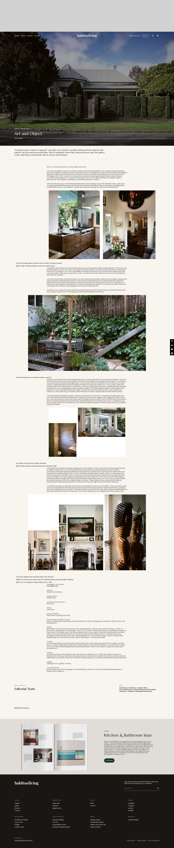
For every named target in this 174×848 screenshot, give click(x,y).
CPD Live (55, 822)
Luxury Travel (18, 822)
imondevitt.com (52, 586)
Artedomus (132, 688)
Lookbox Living (19, 827)
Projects (16, 36)
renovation (123, 691)
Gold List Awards (95, 827)
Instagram (131, 803)
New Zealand (151, 689)
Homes (16, 128)
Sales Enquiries (142, 840)
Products (30, 36)
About (92, 803)
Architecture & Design (21, 820)
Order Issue (109, 760)
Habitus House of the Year (98, 824)
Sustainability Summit (59, 824)
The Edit (36, 36)
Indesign (17, 824)
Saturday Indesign (58, 820)
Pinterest (130, 810)
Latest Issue (56, 803)
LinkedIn (130, 808)
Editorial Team (24, 128)
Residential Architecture (143, 691)
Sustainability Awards (97, 822)
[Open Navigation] (158, 35)
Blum (146, 688)
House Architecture (139, 689)
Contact (92, 806)
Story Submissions (154, 840)
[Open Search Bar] (152, 35)
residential (131, 691)
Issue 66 (145, 35)
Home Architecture (125, 689)
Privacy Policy (131, 840)
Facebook (131, 806)
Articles (23, 36)
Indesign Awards (95, 820)
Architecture (123, 688)
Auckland (140, 688)
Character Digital (133, 820)
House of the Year (134, 36)
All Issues (55, 806)
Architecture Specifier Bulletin (61, 827)
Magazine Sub (56, 808)
